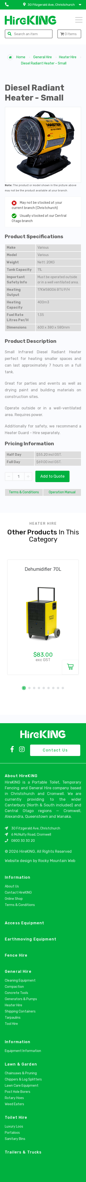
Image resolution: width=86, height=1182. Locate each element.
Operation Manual (62, 492)
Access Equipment (24, 923)
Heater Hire (67, 57)
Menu (72, 19)
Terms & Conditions (24, 492)
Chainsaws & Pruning (21, 1073)
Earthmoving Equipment (30, 939)
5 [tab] (44, 688)
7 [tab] (53, 688)
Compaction (14, 987)
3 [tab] (34, 688)
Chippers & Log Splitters (23, 1079)
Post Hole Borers (17, 1092)
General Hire (42, 57)
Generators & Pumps (21, 999)
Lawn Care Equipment (21, 1086)
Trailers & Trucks (23, 1152)
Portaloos (12, 1133)
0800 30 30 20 (23, 841)
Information (18, 877)
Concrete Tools (16, 993)
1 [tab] (24, 688)
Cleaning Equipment (20, 981)
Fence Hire (16, 955)
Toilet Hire (16, 1117)
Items (71, 34)
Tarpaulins (13, 1018)
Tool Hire (11, 1024)
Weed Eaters (14, 1104)
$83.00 (43, 654)
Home (20, 57)
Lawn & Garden (21, 1064)
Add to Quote (52, 476)
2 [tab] (29, 688)
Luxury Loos (14, 1126)
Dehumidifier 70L (43, 569)
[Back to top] (78, 1173)
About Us (12, 886)
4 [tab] (39, 688)
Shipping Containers (20, 1011)
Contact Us (55, 750)
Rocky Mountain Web (56, 860)
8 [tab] (58, 688)
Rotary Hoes (14, 1098)
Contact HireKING (18, 893)
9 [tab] (63, 688)
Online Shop (14, 899)
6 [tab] (48, 688)
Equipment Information (23, 1051)
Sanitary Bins (15, 1139)
